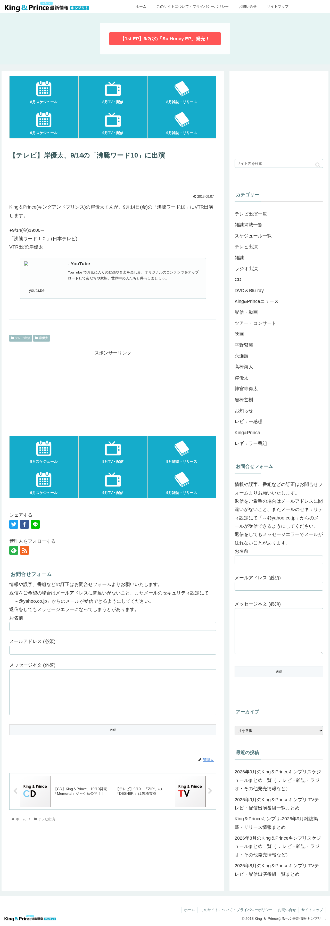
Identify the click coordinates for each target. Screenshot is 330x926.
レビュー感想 (248, 421)
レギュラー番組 (251, 443)
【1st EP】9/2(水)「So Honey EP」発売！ (165, 38)
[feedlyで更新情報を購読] (13, 550)
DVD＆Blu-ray (249, 290)
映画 (239, 334)
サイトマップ (312, 910)
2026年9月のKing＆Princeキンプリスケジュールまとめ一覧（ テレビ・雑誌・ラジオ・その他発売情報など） (278, 780)
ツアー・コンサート (255, 323)
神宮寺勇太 (246, 388)
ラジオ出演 (246, 268)
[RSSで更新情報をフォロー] (24, 550)
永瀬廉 (242, 356)
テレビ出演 (22, 338)
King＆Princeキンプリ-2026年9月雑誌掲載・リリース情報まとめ (276, 823)
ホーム (189, 910)
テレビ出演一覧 (251, 214)
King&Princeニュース (257, 301)
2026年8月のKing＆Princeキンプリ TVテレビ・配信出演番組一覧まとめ (277, 870)
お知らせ (244, 410)
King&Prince (247, 432)
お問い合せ (287, 910)
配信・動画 (246, 312)
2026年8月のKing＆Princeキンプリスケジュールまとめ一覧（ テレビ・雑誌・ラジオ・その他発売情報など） (278, 846)
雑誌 (239, 257)
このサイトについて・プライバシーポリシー (236, 910)
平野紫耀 (244, 345)
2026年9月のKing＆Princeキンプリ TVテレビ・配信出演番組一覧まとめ (277, 804)
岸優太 (43, 338)
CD (238, 279)
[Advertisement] (112, 176)
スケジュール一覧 (253, 235)
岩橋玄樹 (244, 399)
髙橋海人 (244, 366)
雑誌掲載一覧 (248, 224)
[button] (317, 164)
